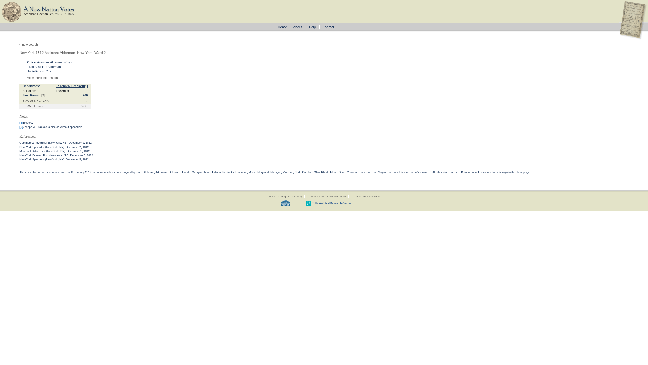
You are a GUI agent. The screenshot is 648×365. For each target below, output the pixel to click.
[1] (86, 86)
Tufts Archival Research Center (329, 196)
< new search (28, 44)
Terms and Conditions (367, 196)
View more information (42, 78)
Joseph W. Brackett (70, 86)
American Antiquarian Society (285, 196)
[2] (43, 95)
